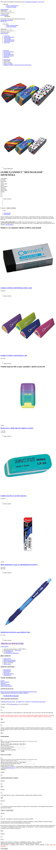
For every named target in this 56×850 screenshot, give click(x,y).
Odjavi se (3, 810)
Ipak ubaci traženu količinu (6, 778)
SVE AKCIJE (7, 38)
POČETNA (7, 36)
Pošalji (2, 751)
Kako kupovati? (7, 669)
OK (2, 719)
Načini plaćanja (7, 671)
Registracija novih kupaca (9, 660)
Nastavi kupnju (10, 810)
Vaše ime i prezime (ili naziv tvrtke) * (9, 760)
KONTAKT (7, 42)
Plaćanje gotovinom (5, 691)
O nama (2, 680)
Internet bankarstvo (14, 691)
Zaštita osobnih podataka (6, 686)
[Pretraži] (15, 12)
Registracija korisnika (11, 7)
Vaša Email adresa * (5, 745)
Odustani (16, 778)
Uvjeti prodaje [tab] (7, 214)
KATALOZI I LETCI (9, 41)
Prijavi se (3, 769)
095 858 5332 (9, 651)
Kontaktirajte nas (7, 675)
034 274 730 (41, 1)
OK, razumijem (4, 848)
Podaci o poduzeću (5, 682)
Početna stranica (7, 664)
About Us (3, 684)
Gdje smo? (3, 683)
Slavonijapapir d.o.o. (14, 704)
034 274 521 (18, 650)
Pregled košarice (4, 15)
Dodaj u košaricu (7, 199)
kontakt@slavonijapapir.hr (31, 1)
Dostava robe (7, 672)
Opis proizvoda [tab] (7, 213)
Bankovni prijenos (32, 691)
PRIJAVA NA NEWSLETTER (12, 643)
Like (5, 210)
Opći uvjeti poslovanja (9, 673)
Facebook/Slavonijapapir (11, 696)
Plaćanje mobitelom (23, 691)
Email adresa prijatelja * (6, 748)
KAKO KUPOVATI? (9, 37)
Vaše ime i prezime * (5, 742)
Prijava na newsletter (8, 662)
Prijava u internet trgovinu (12, 5)
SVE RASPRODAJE (9, 40)
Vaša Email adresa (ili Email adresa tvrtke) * (11, 763)
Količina (3, 191)
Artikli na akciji (7, 658)
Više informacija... (10, 224)
